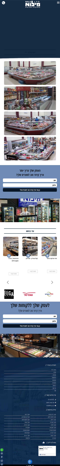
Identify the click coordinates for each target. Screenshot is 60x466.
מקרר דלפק (53, 419)
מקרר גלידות (27, 425)
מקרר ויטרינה (53, 433)
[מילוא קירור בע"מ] (32, 4)
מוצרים (54, 375)
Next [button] (8, 282)
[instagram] (1, 453)
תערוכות (54, 380)
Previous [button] (52, 282)
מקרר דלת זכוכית (52, 414)
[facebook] (1, 457)
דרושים (54, 385)
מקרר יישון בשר (53, 427)
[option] (49, 255)
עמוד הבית (53, 369)
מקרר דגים (27, 414)
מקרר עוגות (27, 422)
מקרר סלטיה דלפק (52, 417)
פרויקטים (54, 377)
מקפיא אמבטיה (26, 430)
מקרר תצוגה (53, 435)
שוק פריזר (27, 427)
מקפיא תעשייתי (52, 430)
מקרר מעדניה (53, 422)
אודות (55, 372)
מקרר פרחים (27, 435)
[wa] (1, 449)
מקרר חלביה (53, 425)
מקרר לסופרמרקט (26, 419)
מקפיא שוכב (27, 433)
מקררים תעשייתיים (26, 417)
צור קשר (54, 388)
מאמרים (54, 383)
